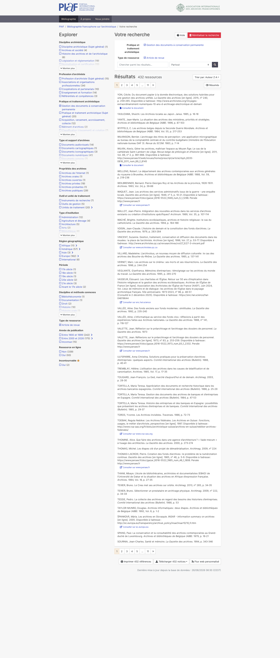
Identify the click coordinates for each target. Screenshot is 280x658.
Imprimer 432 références (137, 561)
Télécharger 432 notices (172, 561)
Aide (182, 35)
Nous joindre (102, 19)
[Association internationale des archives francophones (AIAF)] (198, 8)
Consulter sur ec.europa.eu (135, 527)
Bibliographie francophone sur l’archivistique (91, 26)
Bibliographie (68, 19)
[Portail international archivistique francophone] (77, 8)
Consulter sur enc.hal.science (137, 302)
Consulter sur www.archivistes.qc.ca (140, 247)
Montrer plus (68, 68)
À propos (85, 19)
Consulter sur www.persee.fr (136, 205)
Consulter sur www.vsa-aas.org (138, 433)
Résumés (214, 85)
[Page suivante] (153, 85)
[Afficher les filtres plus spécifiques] (92, 207)
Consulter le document (133, 108)
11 (148, 85)
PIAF (61, 26)
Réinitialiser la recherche (205, 35)
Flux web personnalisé (206, 561)
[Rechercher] (215, 64)
